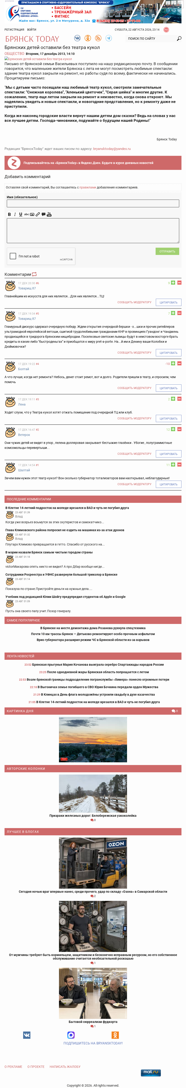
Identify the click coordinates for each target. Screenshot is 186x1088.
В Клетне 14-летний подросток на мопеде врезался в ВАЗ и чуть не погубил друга (98, 702)
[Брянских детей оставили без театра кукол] (93, 58)
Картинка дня (20, 711)
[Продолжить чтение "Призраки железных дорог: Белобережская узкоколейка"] (93, 794)
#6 (37, 283)
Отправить (167, 251)
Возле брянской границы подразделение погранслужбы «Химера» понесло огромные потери (98, 679)
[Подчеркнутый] (20, 214)
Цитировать (169, 302)
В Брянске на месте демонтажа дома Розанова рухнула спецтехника (93, 628)
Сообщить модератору (134, 302)
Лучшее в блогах (23, 832)
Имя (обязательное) (22, 197)
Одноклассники (115, 1035)
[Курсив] (15, 214)
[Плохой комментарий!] (179, 283)
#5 (37, 313)
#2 (37, 429)
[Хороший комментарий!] (173, 283)
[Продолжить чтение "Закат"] (93, 739)
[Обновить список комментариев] (34, 274)
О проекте (35, 1066)
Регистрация (14, 29)
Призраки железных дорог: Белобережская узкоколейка (93, 815)
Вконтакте (26, 1035)
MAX (71, 1035)
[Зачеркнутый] (26, 214)
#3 (37, 399)
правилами (87, 187)
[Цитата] (43, 214)
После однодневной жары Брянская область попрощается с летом (98, 672)
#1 (37, 465)
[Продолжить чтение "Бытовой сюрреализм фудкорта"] (93, 993)
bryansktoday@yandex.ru (112, 149)
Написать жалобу (65, 1066)
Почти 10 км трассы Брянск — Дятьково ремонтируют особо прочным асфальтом (93, 634)
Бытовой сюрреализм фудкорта (93, 1022)
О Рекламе (13, 1066)
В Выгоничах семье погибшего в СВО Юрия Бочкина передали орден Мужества (98, 687)
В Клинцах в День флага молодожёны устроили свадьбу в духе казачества (98, 694)
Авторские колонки (26, 768)
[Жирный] (9, 214)
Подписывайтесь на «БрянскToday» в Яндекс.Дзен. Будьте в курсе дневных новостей (88, 163)
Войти (31, 29)
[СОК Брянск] (93, 11)
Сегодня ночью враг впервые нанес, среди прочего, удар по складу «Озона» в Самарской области (93, 891)
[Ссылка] (37, 214)
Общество (14, 53)
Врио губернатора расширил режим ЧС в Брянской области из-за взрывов (93, 640)
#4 (37, 364)
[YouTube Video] (49, 214)
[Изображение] (32, 214)
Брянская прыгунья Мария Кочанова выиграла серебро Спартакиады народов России (98, 664)
